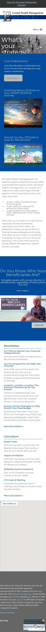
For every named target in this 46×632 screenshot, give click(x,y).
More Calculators (13, 495)
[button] (37, 29)
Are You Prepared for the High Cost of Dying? (22, 365)
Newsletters (11, 345)
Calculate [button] (12, 78)
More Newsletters (14, 426)
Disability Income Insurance (18, 469)
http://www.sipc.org (22, 594)
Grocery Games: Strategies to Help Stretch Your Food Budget (22, 407)
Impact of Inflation (13, 455)
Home (3, 613)
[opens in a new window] (23, 113)
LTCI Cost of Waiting (14, 480)
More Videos (23, 291)
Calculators (11, 436)
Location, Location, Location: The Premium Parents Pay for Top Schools (21, 387)
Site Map (4, 620)
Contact (11, 613)
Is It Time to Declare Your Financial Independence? (22, 352)
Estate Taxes (10, 441)
